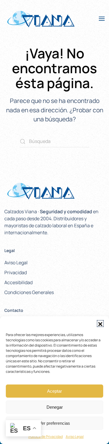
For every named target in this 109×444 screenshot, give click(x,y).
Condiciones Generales (29, 292)
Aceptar (54, 391)
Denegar (55, 407)
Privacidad (15, 272)
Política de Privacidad (45, 436)
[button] (100, 323)
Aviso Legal (75, 436)
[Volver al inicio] (40, 18)
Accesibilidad (18, 282)
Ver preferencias (54, 423)
